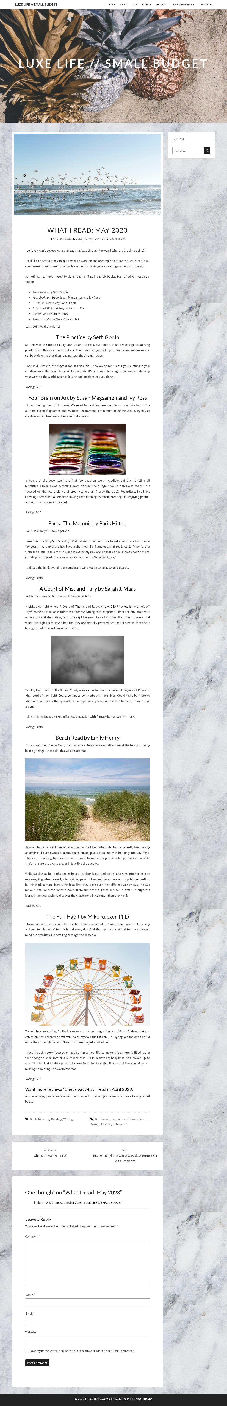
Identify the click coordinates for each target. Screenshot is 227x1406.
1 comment (118, 238)
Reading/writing (182, 4)
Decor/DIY (162, 4)
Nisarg (147, 1398)
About (124, 4)
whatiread (120, 1124)
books (94, 1124)
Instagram (206, 4)
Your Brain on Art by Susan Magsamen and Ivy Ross (87, 397)
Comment (33, 1236)
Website (30, 1332)
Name (30, 1295)
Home (112, 4)
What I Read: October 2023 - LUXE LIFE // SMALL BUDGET (84, 1203)
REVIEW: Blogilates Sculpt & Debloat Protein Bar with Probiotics (125, 1156)
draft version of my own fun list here (83, 1037)
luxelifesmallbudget (90, 238)
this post (57, 924)
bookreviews (137, 1119)
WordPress (122, 1398)
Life (135, 4)
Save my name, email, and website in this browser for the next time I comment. (82, 1351)
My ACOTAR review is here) (120, 606)
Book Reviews (39, 1119)
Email (30, 1313)
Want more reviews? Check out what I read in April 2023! (79, 1089)
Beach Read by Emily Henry (88, 737)
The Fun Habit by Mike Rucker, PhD (87, 916)
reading (106, 1124)
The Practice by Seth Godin (87, 337)
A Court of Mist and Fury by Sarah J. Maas (87, 588)
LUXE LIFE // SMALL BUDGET (36, 4)
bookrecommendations (110, 1119)
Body (145, 4)
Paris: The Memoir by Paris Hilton (87, 523)
